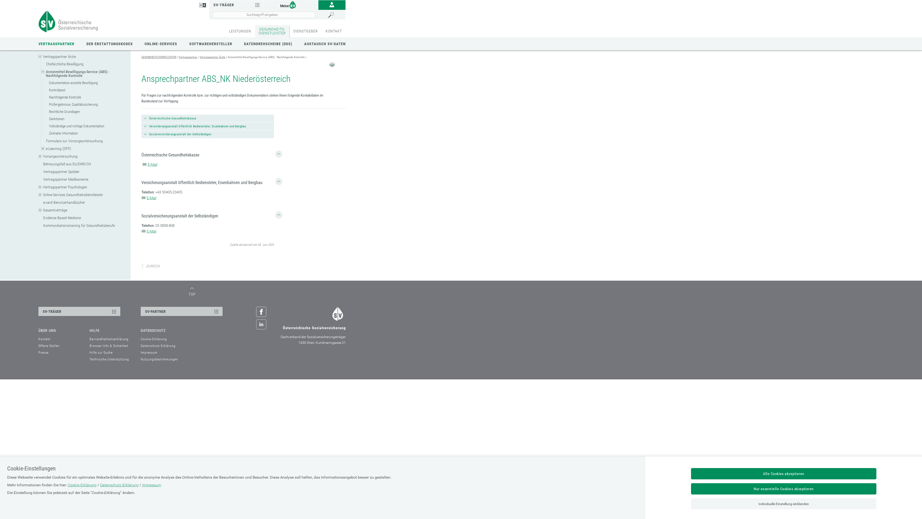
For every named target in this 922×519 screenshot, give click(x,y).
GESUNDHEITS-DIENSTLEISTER (272, 31)
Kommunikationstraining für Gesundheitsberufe (79, 225)
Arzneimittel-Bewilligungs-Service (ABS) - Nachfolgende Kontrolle (77, 73)
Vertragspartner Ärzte (59, 56)
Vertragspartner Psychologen (65, 187)
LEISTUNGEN (240, 31)
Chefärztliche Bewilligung (65, 64)
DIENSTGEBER (305, 31)
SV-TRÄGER (52, 311)
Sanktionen (56, 119)
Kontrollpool (57, 90)
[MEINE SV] (291, 4)
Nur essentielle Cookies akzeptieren (784, 489)
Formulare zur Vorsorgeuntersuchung (74, 141)
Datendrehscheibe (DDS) (268, 44)
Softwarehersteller (210, 44)
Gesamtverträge (55, 210)
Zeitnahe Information (63, 133)
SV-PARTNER (155, 311)
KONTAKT (334, 31)
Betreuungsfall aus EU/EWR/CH (67, 164)
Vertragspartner (56, 44)
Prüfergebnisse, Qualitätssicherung (73, 104)
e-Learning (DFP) (58, 148)
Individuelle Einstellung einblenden (783, 504)
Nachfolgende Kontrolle (65, 97)
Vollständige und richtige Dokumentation (76, 126)
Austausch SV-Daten (325, 44)
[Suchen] (336, 15)
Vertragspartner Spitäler (61, 171)
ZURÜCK (153, 266)
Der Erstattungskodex (109, 44)
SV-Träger (223, 5)
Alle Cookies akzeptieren (783, 473)
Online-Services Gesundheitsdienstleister (73, 194)
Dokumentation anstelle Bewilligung (73, 83)
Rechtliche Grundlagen (64, 112)
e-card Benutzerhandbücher (64, 202)
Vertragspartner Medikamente (65, 179)
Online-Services (161, 44)
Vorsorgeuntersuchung (60, 156)
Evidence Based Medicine (62, 218)
